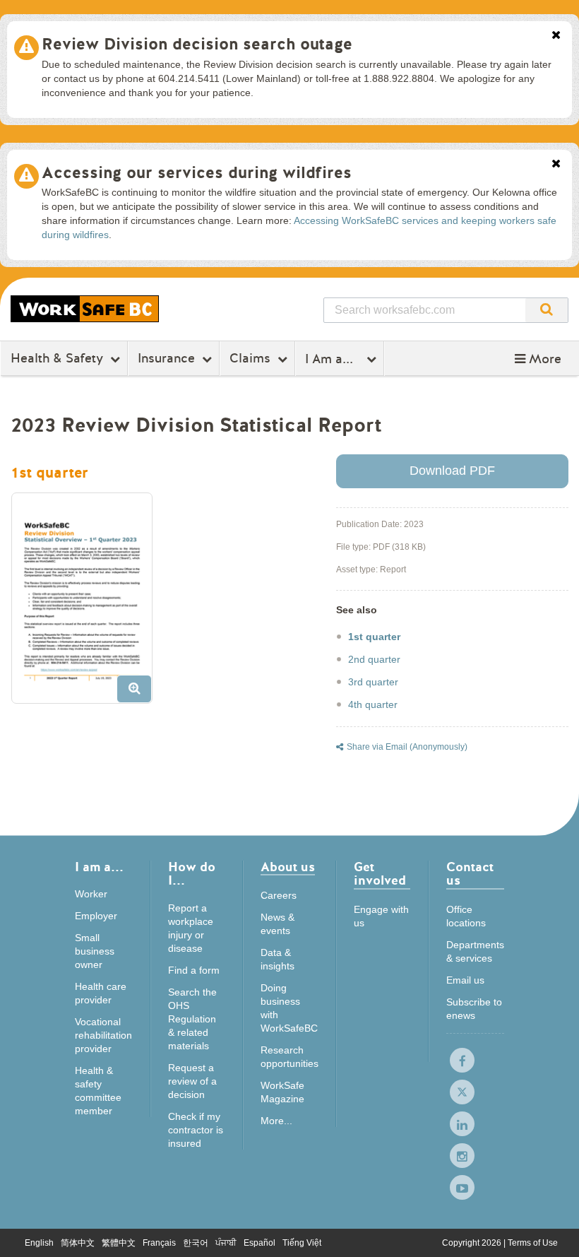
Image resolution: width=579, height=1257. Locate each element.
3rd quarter (373, 681)
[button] (538, 359)
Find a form (194, 970)
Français (159, 1243)
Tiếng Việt (301, 1243)
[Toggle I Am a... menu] (373, 359)
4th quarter (373, 704)
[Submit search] (546, 310)
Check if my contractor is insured (195, 1130)
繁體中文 (119, 1243)
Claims (249, 358)
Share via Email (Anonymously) (407, 747)
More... (276, 1120)
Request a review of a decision (192, 1081)
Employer (96, 915)
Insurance (166, 358)
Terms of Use (533, 1243)
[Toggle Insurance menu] (208, 359)
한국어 (195, 1243)
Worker (91, 893)
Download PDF (452, 471)
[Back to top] (554, 1232)
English (39, 1243)
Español (259, 1243)
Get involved (380, 875)
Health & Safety (57, 358)
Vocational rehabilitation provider (103, 1035)
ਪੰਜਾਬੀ (226, 1243)
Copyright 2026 (472, 1243)
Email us (465, 980)
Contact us (470, 875)
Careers (279, 895)
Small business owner (94, 951)
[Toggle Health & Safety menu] (117, 359)
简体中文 (78, 1243)
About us (288, 868)
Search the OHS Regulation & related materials (192, 1018)
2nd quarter (374, 659)
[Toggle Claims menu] (284, 359)
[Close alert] (556, 36)
